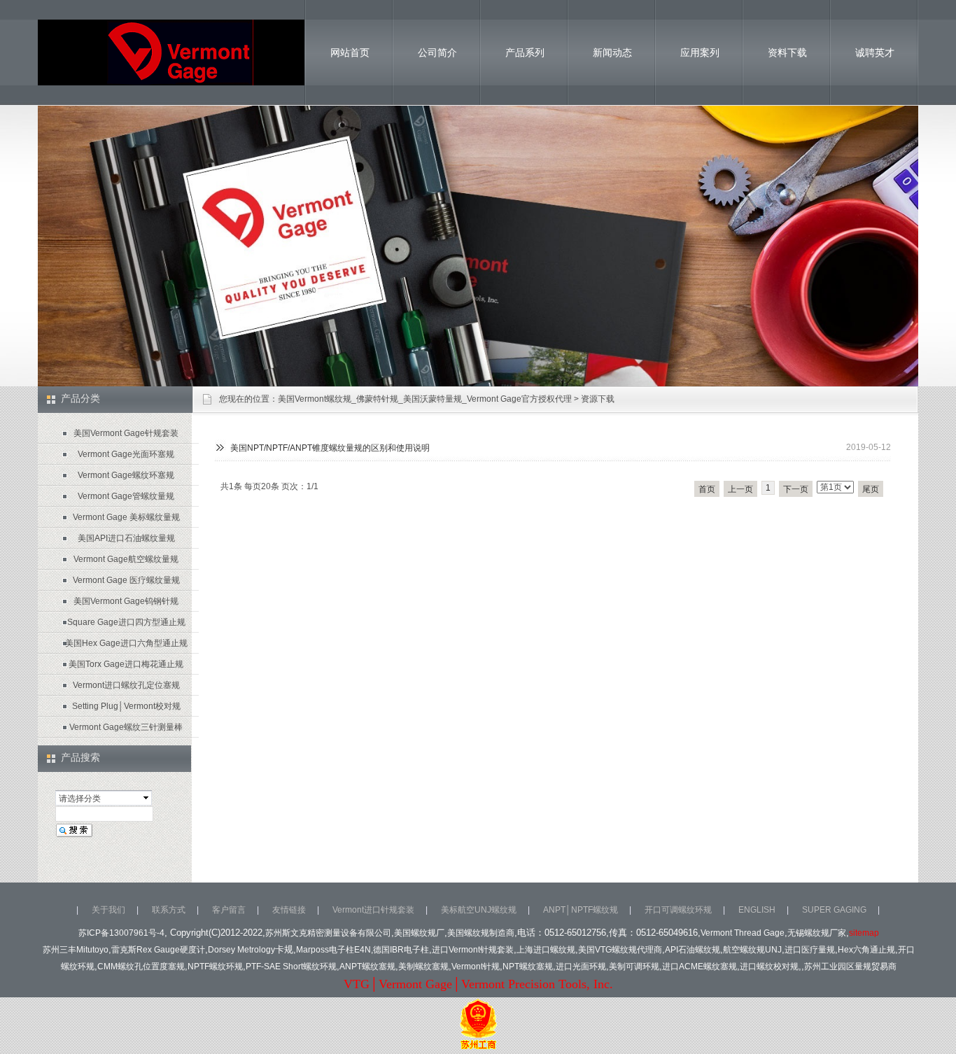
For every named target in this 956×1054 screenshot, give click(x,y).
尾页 (870, 489)
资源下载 (597, 399)
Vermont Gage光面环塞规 (126, 454)
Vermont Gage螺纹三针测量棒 (126, 727)
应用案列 (699, 52)
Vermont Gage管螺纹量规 (126, 496)
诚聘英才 (874, 52)
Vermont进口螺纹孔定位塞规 (126, 685)
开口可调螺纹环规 (678, 910)
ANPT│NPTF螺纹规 (580, 910)
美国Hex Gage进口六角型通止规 (126, 643)
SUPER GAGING (834, 910)
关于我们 (108, 910)
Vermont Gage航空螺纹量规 (125, 559)
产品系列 (524, 52)
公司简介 (437, 52)
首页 (706, 489)
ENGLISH (756, 910)
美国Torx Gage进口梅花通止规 (126, 664)
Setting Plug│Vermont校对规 (126, 706)
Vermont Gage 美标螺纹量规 (126, 517)
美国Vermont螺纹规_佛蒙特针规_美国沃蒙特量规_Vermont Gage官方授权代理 (425, 399)
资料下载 (787, 52)
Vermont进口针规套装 (373, 910)
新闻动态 (612, 52)
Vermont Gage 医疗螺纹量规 (126, 580)
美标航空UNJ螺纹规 (478, 910)
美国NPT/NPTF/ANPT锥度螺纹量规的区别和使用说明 (330, 448)
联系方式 (168, 910)
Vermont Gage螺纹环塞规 (126, 475)
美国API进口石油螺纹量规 (126, 538)
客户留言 (229, 910)
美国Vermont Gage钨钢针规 (125, 601)
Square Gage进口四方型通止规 (126, 622)
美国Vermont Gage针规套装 (125, 433)
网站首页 (350, 52)
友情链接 (289, 910)
